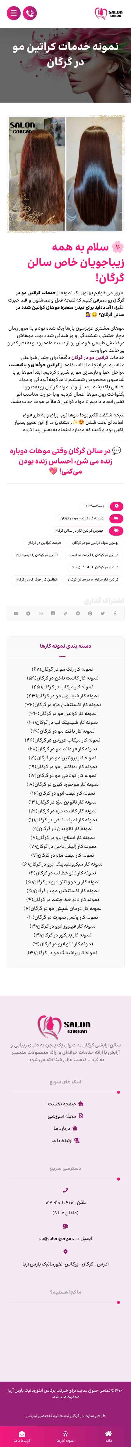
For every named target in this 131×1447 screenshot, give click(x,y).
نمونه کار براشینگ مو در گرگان (66, 953)
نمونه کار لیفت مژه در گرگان (66, 855)
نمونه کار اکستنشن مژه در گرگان (67, 705)
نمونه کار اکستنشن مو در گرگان (66, 891)
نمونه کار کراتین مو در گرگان (81, 519)
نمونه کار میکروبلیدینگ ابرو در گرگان (66, 864)
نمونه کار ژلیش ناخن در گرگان (66, 847)
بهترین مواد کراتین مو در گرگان (95, 543)
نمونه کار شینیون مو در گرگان (68, 696)
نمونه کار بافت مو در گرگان (67, 731)
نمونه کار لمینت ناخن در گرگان (66, 820)
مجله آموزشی (62, 1116)
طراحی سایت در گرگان (87, 1416)
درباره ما (62, 1129)
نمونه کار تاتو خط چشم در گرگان (66, 900)
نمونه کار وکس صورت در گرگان (66, 917)
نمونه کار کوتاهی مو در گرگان (66, 776)
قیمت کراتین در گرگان (44, 543)
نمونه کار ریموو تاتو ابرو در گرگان (66, 882)
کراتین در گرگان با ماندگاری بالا (95, 567)
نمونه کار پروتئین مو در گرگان (66, 758)
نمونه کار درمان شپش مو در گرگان (65, 909)
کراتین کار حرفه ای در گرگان (36, 580)
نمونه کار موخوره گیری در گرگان (66, 785)
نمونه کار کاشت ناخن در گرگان (67, 678)
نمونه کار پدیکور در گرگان (66, 935)
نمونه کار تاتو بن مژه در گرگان (67, 802)
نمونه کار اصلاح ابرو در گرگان (66, 838)
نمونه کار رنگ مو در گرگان (67, 669)
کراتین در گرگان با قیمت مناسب (94, 555)
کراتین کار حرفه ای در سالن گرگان (93, 580)
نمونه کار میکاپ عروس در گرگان (67, 740)
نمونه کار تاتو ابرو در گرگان (66, 944)
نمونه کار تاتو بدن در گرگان (66, 829)
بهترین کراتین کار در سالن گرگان (79, 531)
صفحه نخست (62, 1104)
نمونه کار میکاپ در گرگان (67, 687)
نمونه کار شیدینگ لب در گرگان (67, 723)
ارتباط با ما (62, 1141)
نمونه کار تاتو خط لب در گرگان (66, 873)
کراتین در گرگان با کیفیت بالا (37, 555)
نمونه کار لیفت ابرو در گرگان (67, 793)
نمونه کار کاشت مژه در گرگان (67, 811)
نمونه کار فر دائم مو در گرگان (67, 749)
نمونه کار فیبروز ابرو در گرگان (66, 926)
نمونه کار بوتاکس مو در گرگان (66, 767)
